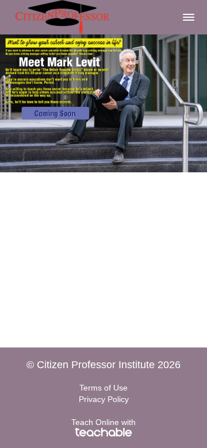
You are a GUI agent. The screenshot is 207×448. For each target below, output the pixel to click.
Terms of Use (103, 387)
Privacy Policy (104, 399)
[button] (188, 17)
